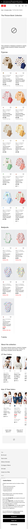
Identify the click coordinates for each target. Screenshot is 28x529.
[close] (1, 1)
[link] (15, 2)
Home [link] (2, 10)
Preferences (14, 524)
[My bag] (22, 5)
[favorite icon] (10, 73)
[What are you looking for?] (16, 5)
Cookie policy (17, 512)
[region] (14, 503)
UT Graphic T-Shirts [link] (8, 10)
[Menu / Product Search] (26, 5)
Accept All (14, 516)
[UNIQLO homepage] (3, 5)
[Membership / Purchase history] (19, 5)
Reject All (14, 520)
